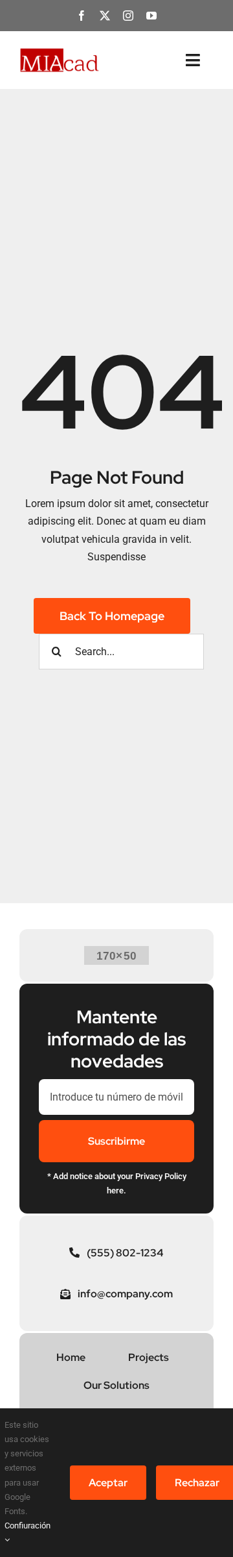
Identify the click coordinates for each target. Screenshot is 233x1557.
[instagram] (128, 15)
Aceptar (108, 1482)
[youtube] (151, 15)
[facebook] (81, 15)
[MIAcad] (59, 52)
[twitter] (105, 15)
